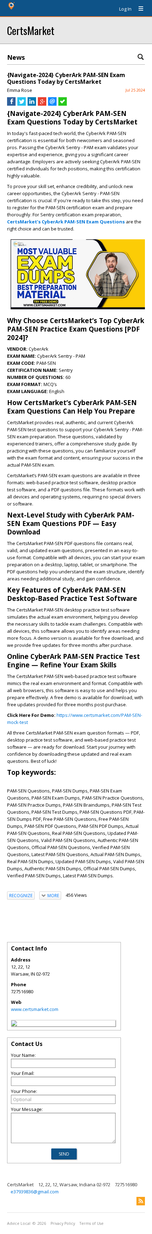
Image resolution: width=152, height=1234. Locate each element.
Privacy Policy (63, 1223)
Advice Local (18, 1223)
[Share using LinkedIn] (32, 104)
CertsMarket (30, 30)
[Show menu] (138, 9)
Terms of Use (92, 1223)
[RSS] (140, 1201)
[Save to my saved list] (62, 104)
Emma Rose (19, 90)
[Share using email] (52, 104)
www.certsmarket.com (34, 1009)
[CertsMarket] (14, 1024)
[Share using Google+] (42, 104)
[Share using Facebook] (11, 104)
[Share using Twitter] (21, 104)
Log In (125, 9)
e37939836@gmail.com (35, 1191)
